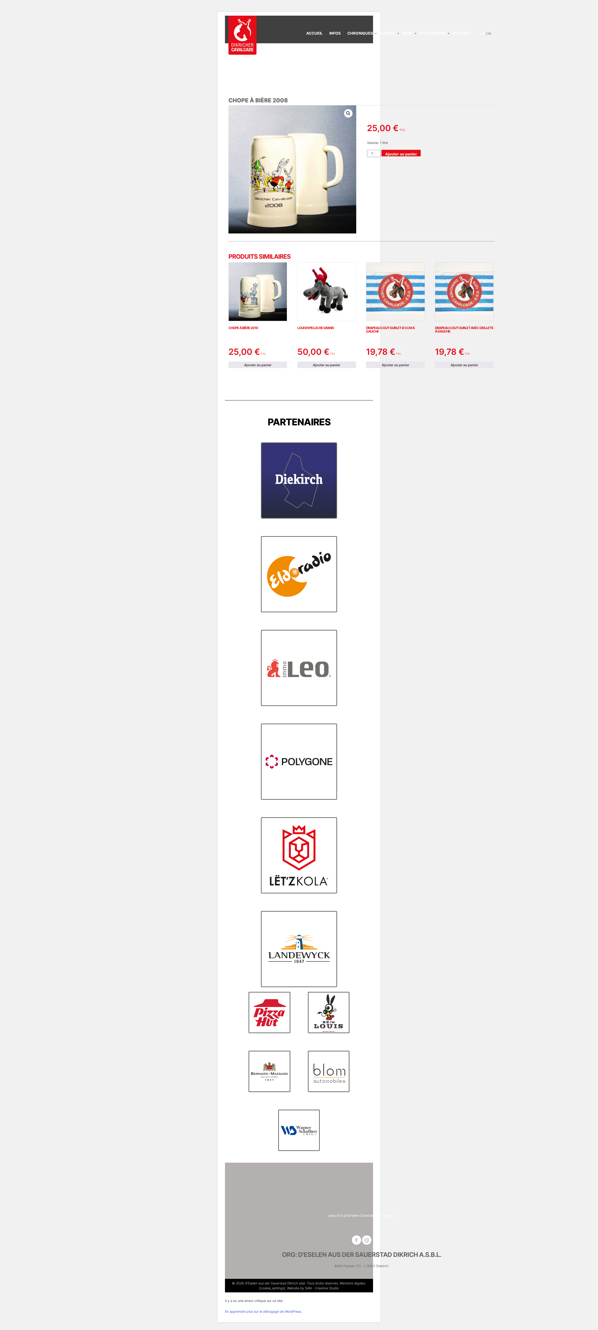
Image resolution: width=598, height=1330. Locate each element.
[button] (348, 113)
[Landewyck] (299, 948)
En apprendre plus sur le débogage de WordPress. (263, 1311)
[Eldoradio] (299, 574)
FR (483, 33)
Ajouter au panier (401, 154)
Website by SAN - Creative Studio (313, 1288)
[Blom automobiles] (329, 1071)
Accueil (314, 33)
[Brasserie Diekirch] (299, 480)
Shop (407, 33)
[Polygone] (299, 761)
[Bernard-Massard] (269, 1071)
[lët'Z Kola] (299, 855)
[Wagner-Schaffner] (299, 1130)
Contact (461, 33)
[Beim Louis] (329, 1012)
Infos (335, 33)
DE (489, 33)
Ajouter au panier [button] (258, 365)
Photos (387, 33)
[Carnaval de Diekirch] (242, 35)
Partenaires (432, 33)
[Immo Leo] (299, 667)
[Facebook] (356, 1240)
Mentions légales (352, 1283)
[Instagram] (366, 1240)
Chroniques (360, 33)
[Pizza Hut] (269, 1012)
